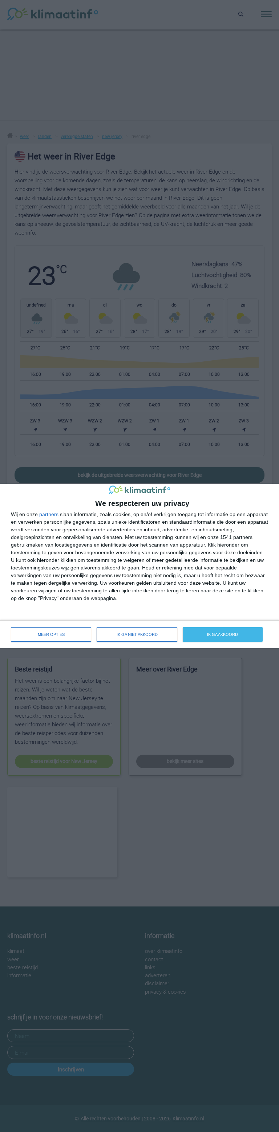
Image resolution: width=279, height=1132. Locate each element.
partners (48, 514)
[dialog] (139, 566)
